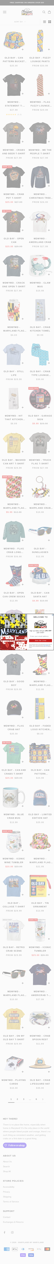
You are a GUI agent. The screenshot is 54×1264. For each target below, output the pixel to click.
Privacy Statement (46, 645)
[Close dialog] (52, 615)
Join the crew (40, 640)
